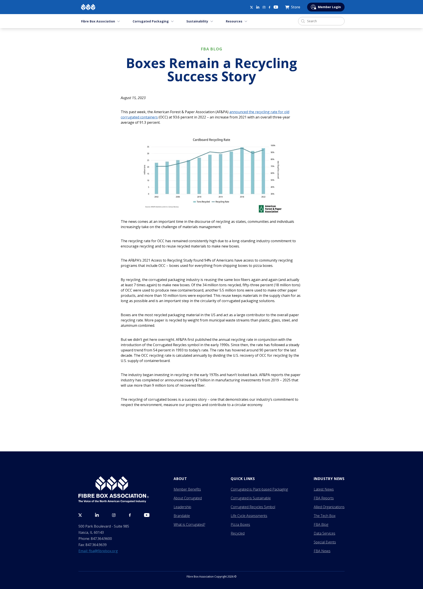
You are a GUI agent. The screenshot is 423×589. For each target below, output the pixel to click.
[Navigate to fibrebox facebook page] (269, 7)
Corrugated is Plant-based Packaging (259, 489)
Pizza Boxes (240, 524)
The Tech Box (325, 515)
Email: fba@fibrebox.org (98, 550)
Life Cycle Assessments (249, 515)
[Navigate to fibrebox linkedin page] (257, 7)
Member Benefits (187, 489)
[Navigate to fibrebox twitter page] (251, 7)
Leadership (182, 506)
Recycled (238, 533)
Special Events (325, 542)
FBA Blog (321, 524)
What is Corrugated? (189, 524)
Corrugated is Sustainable (251, 498)
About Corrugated (188, 498)
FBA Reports (324, 498)
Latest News (324, 489)
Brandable (182, 515)
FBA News (322, 550)
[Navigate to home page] (88, 7)
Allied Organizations (329, 506)
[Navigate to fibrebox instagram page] (264, 7)
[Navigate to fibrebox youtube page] (276, 7)
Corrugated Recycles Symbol (253, 506)
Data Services (324, 533)
